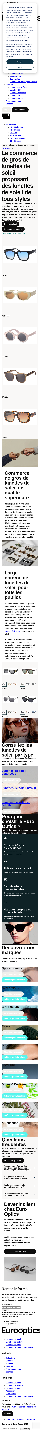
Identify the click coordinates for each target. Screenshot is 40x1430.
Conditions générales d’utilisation (20, 1419)
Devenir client (20, 110)
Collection (10, 1358)
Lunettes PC (15, 96)
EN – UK (13, 133)
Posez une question (12, 1161)
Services (9, 1364)
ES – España (15, 141)
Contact (9, 104)
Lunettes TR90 (16, 98)
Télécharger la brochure (14, 980)
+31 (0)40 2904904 (18, 1407)
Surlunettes (15, 79)
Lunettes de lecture (14, 1342)
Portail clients (7, 148)
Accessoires (15, 76)
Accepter (20, 62)
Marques (9, 1361)
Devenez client (10, 224)
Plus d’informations (12, 975)
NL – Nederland (16, 127)
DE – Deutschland (18, 138)
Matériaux (10, 84)
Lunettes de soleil (13, 1339)
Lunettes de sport (17, 73)
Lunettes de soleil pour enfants (23, 82)
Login (6, 110)
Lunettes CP (15, 90)
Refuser (20, 67)
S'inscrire (5, 1310)
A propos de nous (13, 101)
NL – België (15, 130)
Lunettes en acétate (18, 87)
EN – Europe (15, 135)
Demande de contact (13, 229)
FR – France (11, 124)
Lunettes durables (18, 93)
